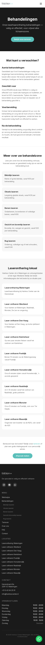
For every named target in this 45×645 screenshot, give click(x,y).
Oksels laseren (8, 508)
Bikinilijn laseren (8, 505)
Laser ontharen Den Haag (11, 551)
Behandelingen (7, 501)
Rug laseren (7, 519)
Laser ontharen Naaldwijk (11, 566)
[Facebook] (9, 485)
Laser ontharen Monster (11, 569)
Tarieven (5, 522)
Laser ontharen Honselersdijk (13, 562)
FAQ (3, 530)
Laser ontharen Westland (11, 547)
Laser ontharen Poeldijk (11, 558)
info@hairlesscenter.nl (10, 594)
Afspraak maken (22, 456)
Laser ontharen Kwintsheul (12, 554)
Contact (5, 533)
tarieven (36, 444)
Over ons (5, 526)
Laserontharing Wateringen (12, 543)
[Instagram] (4, 485)
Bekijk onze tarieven (22, 39)
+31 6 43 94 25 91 (8, 590)
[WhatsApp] (15, 485)
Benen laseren (8, 512)
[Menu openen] (41, 3)
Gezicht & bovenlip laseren (12, 515)
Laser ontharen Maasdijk (11, 573)
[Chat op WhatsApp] (39, 639)
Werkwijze (6, 497)
